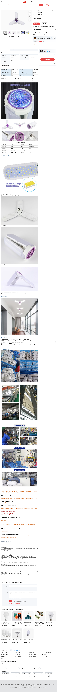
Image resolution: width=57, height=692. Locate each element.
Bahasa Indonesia (32, 685)
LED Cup (3, 668)
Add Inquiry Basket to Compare (17, 36)
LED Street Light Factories (26, 673)
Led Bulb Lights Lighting (35, 668)
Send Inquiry (36, 23)
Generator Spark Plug (5, 654)
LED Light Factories (5, 673)
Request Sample (51, 26)
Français (20, 684)
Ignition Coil (44, 654)
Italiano (29, 684)
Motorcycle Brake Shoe (32, 656)
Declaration (40, 687)
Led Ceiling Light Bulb (34, 676)
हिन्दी (49, 684)
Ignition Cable (17, 652)
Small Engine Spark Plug (32, 654)
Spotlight (16, 668)
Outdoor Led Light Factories (38, 673)
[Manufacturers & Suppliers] (28, 2)
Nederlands (37, 684)
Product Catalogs (17, 650)
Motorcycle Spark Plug (46, 652)
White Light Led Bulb (48, 673)
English (9, 684)
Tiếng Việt (26, 685)
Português (16, 684)
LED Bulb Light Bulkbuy (45, 676)
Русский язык (25, 684)
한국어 (44, 684)
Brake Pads (3, 656)
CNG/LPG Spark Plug (18, 654)
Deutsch (33, 684)
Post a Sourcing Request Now (14, 603)
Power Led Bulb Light (25, 676)
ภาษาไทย (53, 684)
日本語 (47, 684)
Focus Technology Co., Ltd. (21, 687)
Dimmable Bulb (9, 668)
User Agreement (34, 687)
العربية (41, 684)
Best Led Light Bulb (5, 676)
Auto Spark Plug (31, 652)
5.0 (44, 51)
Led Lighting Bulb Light (24, 668)
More (2, 678)
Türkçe (23, 685)
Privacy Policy (45, 687)
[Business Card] (54, 54)
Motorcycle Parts (18, 656)
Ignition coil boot (4, 652)
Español (12, 684)
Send (11, 601)
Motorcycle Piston (45, 656)
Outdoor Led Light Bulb (15, 676)
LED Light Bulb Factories (15, 673)
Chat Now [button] (45, 23)
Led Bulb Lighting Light (45, 668)
